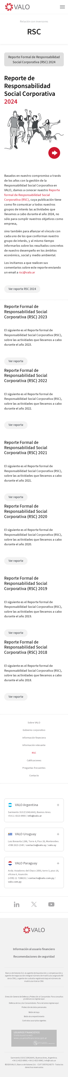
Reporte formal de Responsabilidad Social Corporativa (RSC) (32, 195)
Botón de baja (34, 1012)
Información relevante (34, 745)
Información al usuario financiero (34, 949)
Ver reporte (16, 361)
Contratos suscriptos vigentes (34, 1020)
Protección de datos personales (34, 1007)
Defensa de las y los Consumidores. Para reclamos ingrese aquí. (34, 1003)
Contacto (34, 775)
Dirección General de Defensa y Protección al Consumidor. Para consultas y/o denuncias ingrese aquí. (34, 997)
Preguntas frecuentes (34, 768)
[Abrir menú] (64, 7)
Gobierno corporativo (34, 730)
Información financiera (34, 738)
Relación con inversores (34, 21)
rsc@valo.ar (27, 272)
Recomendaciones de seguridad (34, 957)
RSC (34, 753)
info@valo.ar (35, 816)
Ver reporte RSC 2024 (22, 289)
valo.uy (52, 845)
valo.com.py (14, 882)
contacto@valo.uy (36, 845)
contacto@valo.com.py (41, 878)
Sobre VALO (34, 722)
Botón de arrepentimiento (34, 1016)
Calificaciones (34, 760)
